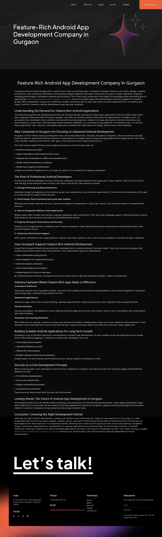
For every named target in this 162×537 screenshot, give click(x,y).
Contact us (92, 511)
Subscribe (127, 510)
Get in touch (150, 4)
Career (126, 5)
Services (88, 5)
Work (101, 5)
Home (89, 500)
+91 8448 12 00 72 (57, 500)
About (74, 5)
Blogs (113, 5)
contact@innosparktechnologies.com (67, 509)
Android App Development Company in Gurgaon (49, 99)
